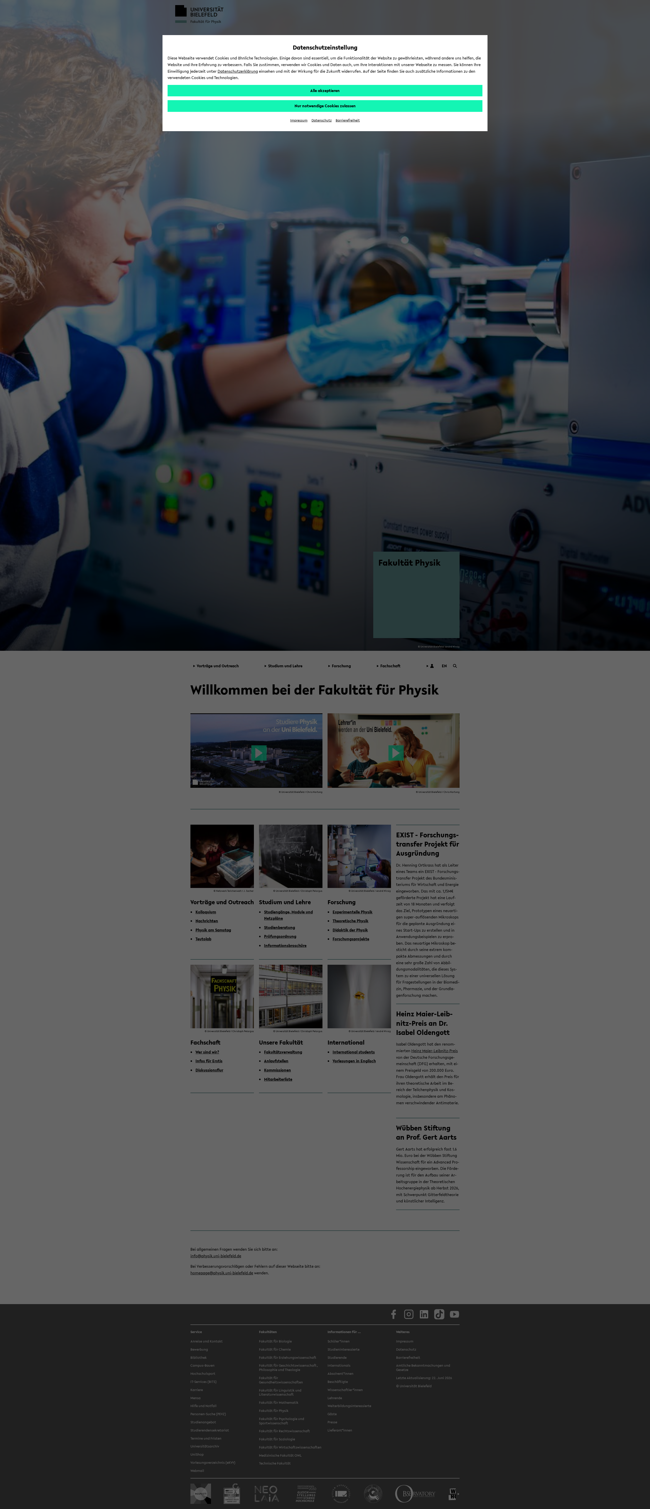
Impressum (298, 120)
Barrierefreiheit (348, 120)
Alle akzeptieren (325, 90)
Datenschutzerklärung (238, 71)
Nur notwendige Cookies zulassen (325, 106)
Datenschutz (322, 120)
